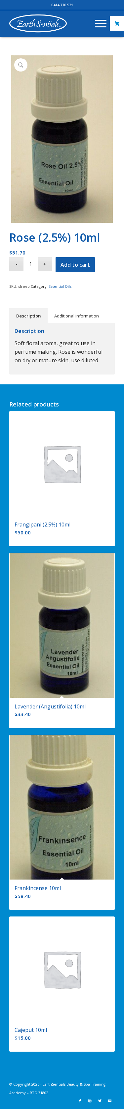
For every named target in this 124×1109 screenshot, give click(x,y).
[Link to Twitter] (100, 1101)
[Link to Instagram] (90, 1101)
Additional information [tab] (76, 316)
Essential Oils (60, 286)
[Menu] (97, 23)
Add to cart (75, 264)
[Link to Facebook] (80, 1101)
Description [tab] (28, 316)
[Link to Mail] (110, 1101)
